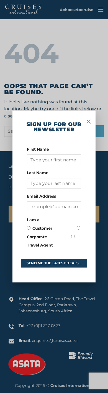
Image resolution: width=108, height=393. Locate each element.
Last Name (38, 172)
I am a (33, 219)
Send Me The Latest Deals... (54, 263)
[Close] (88, 121)
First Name (38, 149)
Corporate (37, 236)
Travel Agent (40, 245)
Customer (42, 228)
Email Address (42, 196)
